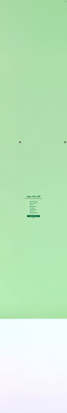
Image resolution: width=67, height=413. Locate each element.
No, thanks (33, 217)
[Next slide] (65, 142)
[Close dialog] (65, 1)
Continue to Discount (33, 216)
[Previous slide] (20, 142)
